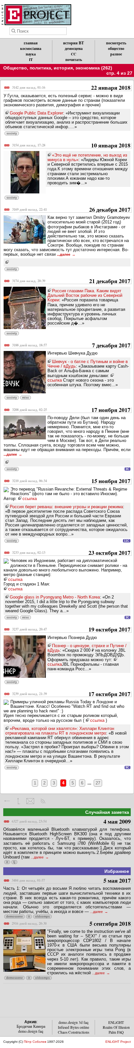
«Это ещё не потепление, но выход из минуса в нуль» (87, 157)
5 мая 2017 (71, 881)
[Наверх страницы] (19, 801)
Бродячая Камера (31, 1026)
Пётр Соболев (35, 1041)
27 (98, 783)
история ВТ (73, 43)
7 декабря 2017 (71, 345)
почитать (73, 59)
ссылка (29, 498)
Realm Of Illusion (116, 1027)
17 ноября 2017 (71, 410)
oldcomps (42, 916)
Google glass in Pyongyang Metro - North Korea (55, 597)
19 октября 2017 (71, 629)
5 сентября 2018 (71, 924)
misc (25, 397)
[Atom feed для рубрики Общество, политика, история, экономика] (43, 801)
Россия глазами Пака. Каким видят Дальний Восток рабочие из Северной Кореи (84, 295)
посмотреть (116, 43)
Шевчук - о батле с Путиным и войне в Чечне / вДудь (87, 364)
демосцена (74, 48)
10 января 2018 (71, 145)
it (7, 862)
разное (116, 54)
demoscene (14, 916)
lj (14, 862)
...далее (64, 254)
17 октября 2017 (71, 694)
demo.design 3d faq (73, 1022)
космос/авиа (30, 48)
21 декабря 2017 (71, 281)
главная (31, 43)
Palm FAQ (116, 1032)
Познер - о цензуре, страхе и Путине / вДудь (87, 648)
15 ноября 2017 (71, 481)
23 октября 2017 (71, 553)
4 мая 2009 (71, 822)
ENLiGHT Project (118, 1041)
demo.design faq (30, 1031)
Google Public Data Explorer (36, 113)
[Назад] (7, 801)
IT (31, 59)
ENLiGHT (116, 1022)
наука (31, 54)
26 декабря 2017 (71, 210)
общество (116, 48)
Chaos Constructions (73, 1032)
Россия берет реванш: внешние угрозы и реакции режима (66, 506)
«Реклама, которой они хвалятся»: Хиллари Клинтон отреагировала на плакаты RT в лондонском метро (59, 731)
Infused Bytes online (73, 1027)
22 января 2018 (71, 88)
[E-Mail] (30, 801)
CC (73, 54)
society (12, 133)
